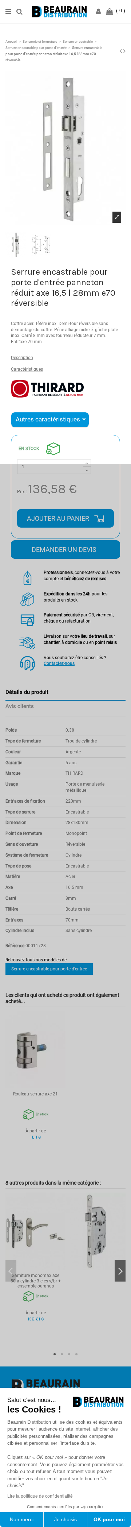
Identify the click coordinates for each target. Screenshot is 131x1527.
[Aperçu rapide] (35, 1086)
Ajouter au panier (59, 518)
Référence (14, 945)
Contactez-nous (59, 663)
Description (22, 357)
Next (120, 1271)
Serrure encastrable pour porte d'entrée (49, 968)
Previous (10, 1271)
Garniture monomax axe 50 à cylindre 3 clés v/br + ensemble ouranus (36, 1281)
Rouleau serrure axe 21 (35, 1094)
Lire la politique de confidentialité (40, 1496)
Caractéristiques (27, 369)
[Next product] (124, 51)
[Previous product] (121, 51)
